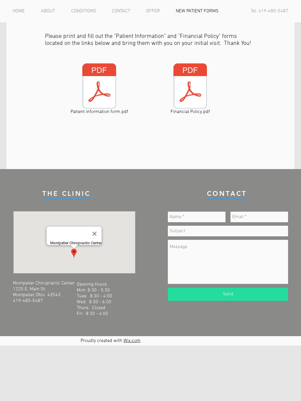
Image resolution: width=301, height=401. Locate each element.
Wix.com (132, 341)
